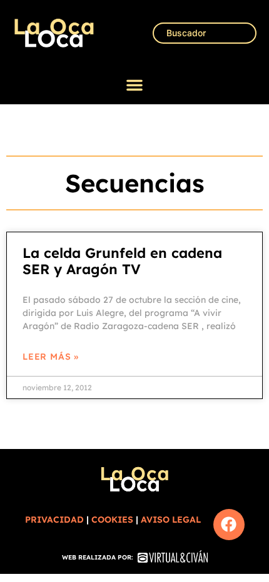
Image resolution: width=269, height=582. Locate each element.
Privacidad (54, 519)
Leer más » (51, 356)
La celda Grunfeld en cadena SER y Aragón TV (122, 261)
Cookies (112, 519)
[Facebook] (229, 524)
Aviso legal (171, 519)
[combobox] (204, 33)
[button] (134, 85)
